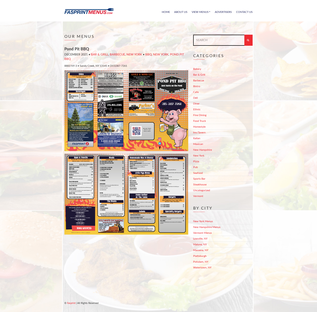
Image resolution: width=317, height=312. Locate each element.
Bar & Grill (99, 54)
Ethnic (197, 109)
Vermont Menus (202, 233)
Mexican (198, 144)
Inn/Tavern (199, 132)
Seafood (198, 173)
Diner (196, 103)
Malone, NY (200, 244)
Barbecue (117, 54)
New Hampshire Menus (206, 227)
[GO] (248, 40)
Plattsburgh (200, 256)
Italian (196, 138)
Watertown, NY (202, 267)
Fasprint (71, 303)
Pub (195, 167)
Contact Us (244, 12)
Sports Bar (199, 178)
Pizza (196, 161)
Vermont (198, 196)
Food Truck (199, 121)
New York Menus (203, 221)
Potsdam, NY (200, 261)
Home (166, 12)
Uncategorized (201, 190)
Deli (195, 98)
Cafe (196, 92)
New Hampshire (202, 150)
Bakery (197, 69)
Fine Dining (199, 115)
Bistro (196, 86)
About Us (180, 12)
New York (134, 54)
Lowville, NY (200, 238)
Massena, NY (200, 250)
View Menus (200, 12)
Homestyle (199, 126)
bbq (148, 54)
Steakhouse (200, 184)
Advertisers (223, 12)
